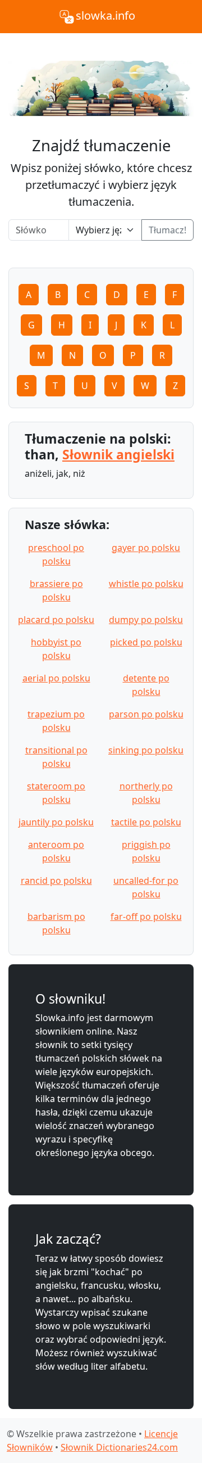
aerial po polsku (56, 678)
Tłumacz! (167, 230)
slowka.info (105, 15)
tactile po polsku (146, 822)
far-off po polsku (146, 916)
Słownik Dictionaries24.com (119, 1447)
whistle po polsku (146, 583)
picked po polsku (146, 642)
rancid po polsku (56, 880)
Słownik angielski (118, 454)
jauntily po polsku (56, 822)
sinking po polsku (145, 750)
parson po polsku (146, 714)
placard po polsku (56, 619)
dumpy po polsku (146, 619)
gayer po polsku (146, 547)
